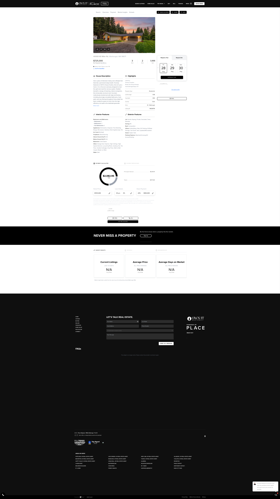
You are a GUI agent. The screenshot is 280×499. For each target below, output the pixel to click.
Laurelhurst (78, 463)
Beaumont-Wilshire (80, 466)
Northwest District (179, 466)
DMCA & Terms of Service (195, 497)
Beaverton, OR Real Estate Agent (84, 458)
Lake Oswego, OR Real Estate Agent (118, 456)
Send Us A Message (166, 343)
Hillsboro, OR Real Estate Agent (183, 456)
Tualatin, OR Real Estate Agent (182, 458)
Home (76, 316)
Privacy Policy (185, 497)
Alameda (143, 461)
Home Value (150, 3)
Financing (78, 325)
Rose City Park (178, 468)
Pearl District (178, 463)
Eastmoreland (112, 463)
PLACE (95, 433)
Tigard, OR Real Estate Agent (149, 458)
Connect (77, 331)
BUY (169, 3)
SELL (174, 3)
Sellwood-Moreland (146, 463)
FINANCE (180, 3)
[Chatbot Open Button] (276, 495)
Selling (77, 323)
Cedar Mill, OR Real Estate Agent (117, 461)
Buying (77, 321)
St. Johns (77, 468)
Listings (77, 318)
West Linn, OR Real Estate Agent (150, 456)
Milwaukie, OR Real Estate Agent (117, 458)
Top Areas (160, 3)
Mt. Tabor (143, 466)
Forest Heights (112, 468)
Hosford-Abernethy (146, 468)
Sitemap (204, 497)
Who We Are (78, 329)
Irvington (176, 461)
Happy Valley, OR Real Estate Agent (85, 461)
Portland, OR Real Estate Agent (84, 456)
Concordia (111, 466)
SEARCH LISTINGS (140, 3)
